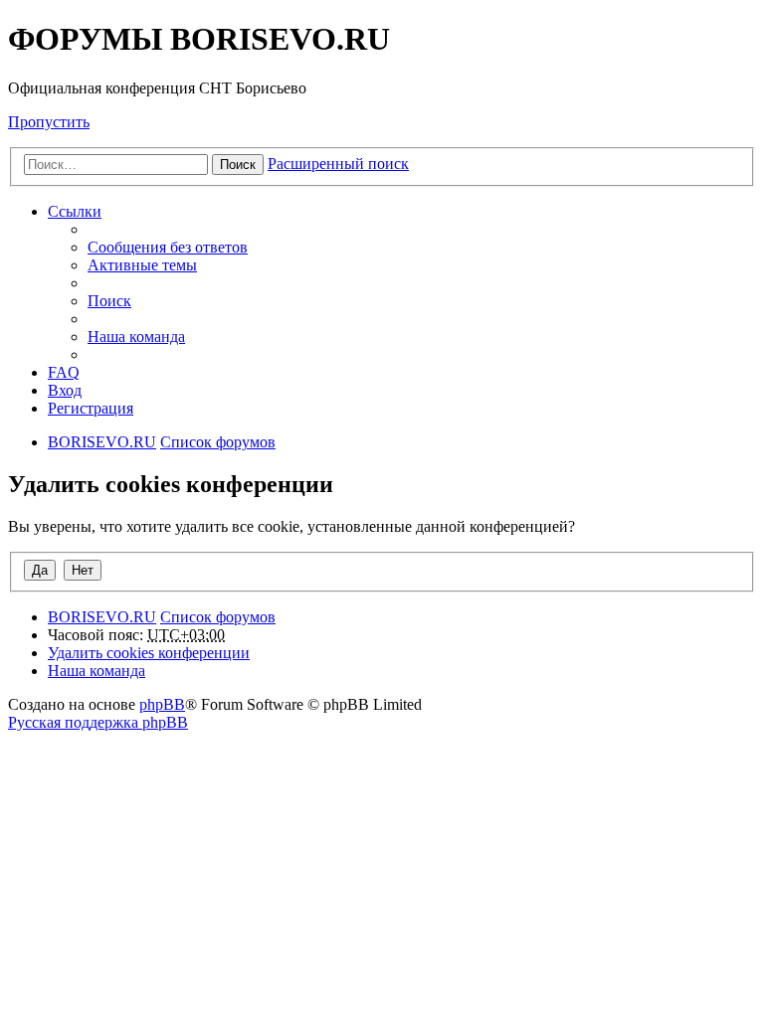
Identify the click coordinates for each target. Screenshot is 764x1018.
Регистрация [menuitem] (90, 408)
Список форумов (218, 616)
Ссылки (74, 211)
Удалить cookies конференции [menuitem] (149, 652)
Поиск (238, 164)
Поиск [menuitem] (109, 300)
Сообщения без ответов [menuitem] (168, 247)
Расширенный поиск (338, 163)
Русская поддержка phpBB (98, 722)
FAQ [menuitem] (64, 372)
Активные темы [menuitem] (142, 264)
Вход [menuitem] (65, 390)
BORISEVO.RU (102, 616)
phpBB (162, 704)
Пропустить (49, 121)
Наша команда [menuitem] (136, 336)
